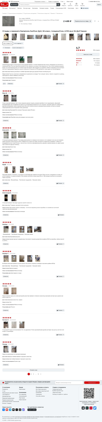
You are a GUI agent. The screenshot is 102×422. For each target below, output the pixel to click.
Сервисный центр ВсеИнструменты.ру (58, 390)
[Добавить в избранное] (95, 21)
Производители (6, 396)
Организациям (23, 396)
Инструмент (12, 8)
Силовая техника (44, 8)
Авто (77, 8)
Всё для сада (26, 8)
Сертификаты (6, 394)
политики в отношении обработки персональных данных (29, 416)
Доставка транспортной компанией (42, 391)
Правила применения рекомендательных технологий (10, 400)
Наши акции (22, 389)
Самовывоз (39, 394)
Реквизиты (5, 389)
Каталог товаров (6, 403)
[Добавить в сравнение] (98, 21)
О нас (3, 391)
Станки (52, 8)
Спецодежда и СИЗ (61, 8)
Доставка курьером (41, 389)
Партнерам (22, 398)
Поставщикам (22, 394)
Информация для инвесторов (10, 392)
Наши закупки (22, 399)
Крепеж (20, 8)
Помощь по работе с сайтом (60, 394)
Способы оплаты (40, 396)
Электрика (35, 8)
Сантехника (71, 8)
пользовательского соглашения (53, 416)
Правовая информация (8, 398)
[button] (7, 43)
